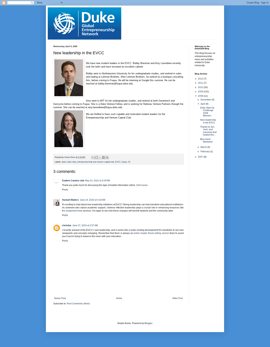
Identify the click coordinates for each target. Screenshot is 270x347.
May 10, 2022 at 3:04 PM (97, 180)
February (205, 151)
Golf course (142, 185)
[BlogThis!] (96, 157)
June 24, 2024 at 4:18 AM (92, 200)
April (203, 104)
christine (66, 225)
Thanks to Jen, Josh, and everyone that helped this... (208, 131)
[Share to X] (100, 157)
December (206, 99)
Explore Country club (73, 180)
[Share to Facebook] (103, 157)
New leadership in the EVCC (208, 121)
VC (129, 162)
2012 (201, 78)
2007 (201, 157)
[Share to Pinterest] (107, 157)
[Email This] (93, 157)
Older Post (177, 298)
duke (64, 162)
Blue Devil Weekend (206, 140)
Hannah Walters (70, 200)
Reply (65, 189)
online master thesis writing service (151, 233)
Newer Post (60, 298)
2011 (201, 83)
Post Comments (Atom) (78, 303)
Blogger (148, 323)
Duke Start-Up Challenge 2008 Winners (207, 111)
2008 (201, 96)
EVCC (118, 162)
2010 (201, 87)
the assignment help (72, 210)
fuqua (124, 162)
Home (119, 298)
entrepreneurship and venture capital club (95, 162)
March (204, 147)
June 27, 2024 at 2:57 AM (85, 225)
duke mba (71, 162)
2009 (201, 91)
